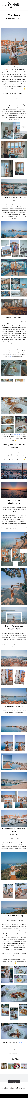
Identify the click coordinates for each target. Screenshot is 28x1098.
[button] (3, 5)
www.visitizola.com (15, 434)
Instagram (8, 69)
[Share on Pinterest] (10, 1049)
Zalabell (11, 1096)
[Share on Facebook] (18, 1049)
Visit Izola (20, 1042)
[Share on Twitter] (14, 1049)
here (10, 356)
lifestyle (19, 18)
